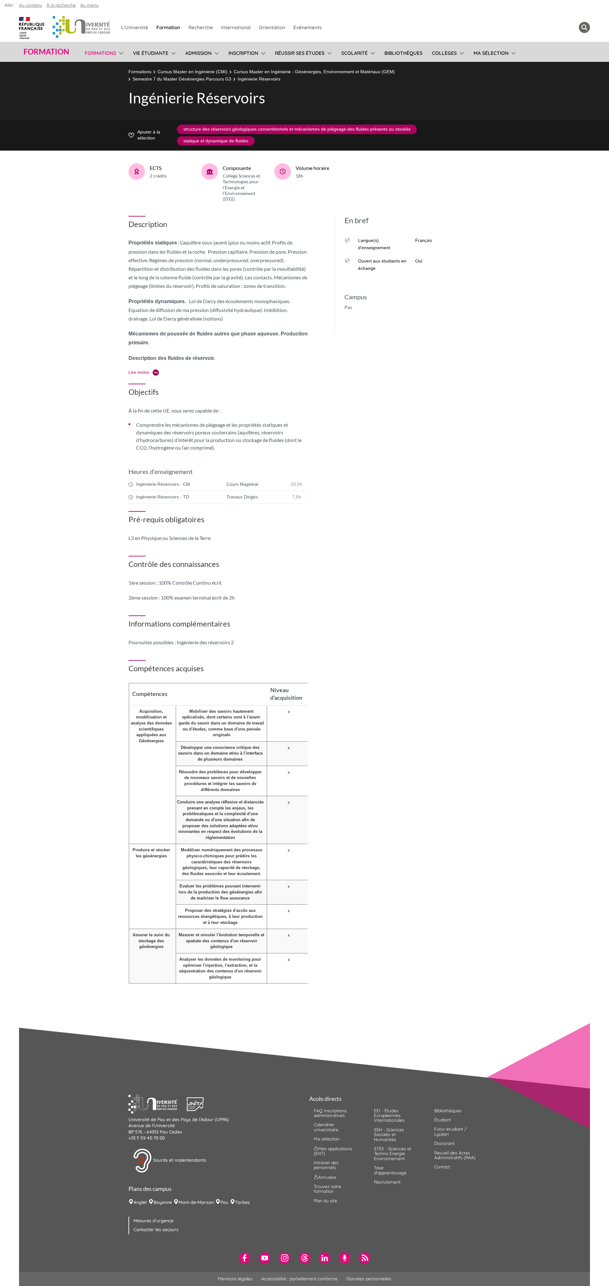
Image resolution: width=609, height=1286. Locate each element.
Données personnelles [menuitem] (368, 1279)
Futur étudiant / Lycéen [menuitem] (450, 1131)
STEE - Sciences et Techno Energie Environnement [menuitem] (392, 1153)
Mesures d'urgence (154, 1221)
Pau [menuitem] (224, 1202)
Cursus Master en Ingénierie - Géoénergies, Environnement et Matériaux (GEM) (314, 71)
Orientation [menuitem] (272, 27)
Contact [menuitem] (442, 1167)
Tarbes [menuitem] (242, 1202)
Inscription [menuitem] (243, 53)
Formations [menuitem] (100, 53)
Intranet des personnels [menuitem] (326, 1165)
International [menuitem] (236, 27)
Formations (139, 71)
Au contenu (30, 5)
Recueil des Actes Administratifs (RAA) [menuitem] (454, 1155)
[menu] (120, 52)
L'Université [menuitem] (134, 27)
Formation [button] (46, 51)
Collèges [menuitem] (444, 53)
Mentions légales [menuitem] (235, 1279)
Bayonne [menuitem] (163, 1202)
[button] (157, 1103)
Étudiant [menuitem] (442, 1120)
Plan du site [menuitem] (325, 1201)
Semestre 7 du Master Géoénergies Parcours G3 (182, 78)
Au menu (89, 5)
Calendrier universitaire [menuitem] (326, 1127)
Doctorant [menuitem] (444, 1143)
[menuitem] (245, 1258)
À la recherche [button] (61, 5)
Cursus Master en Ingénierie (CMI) (192, 71)
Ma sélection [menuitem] (491, 53)
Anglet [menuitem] (140, 1202)
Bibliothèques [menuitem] (403, 53)
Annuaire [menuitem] (327, 1177)
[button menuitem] (584, 27)
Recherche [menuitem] (200, 27)
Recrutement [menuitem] (387, 1182)
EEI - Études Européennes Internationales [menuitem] (389, 1115)
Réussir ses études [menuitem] (299, 53)
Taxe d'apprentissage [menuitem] (390, 1170)
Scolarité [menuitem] (354, 53)
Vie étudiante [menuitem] (150, 53)
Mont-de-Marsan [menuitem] (196, 1202)
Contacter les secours (156, 1229)
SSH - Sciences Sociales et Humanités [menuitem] (389, 1134)
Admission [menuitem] (198, 53)
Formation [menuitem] (168, 27)
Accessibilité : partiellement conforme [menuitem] (299, 1279)
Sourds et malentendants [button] (179, 1160)
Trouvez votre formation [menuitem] (327, 1189)
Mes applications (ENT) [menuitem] (333, 1151)
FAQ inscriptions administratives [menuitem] (330, 1113)
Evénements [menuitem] (307, 27)
